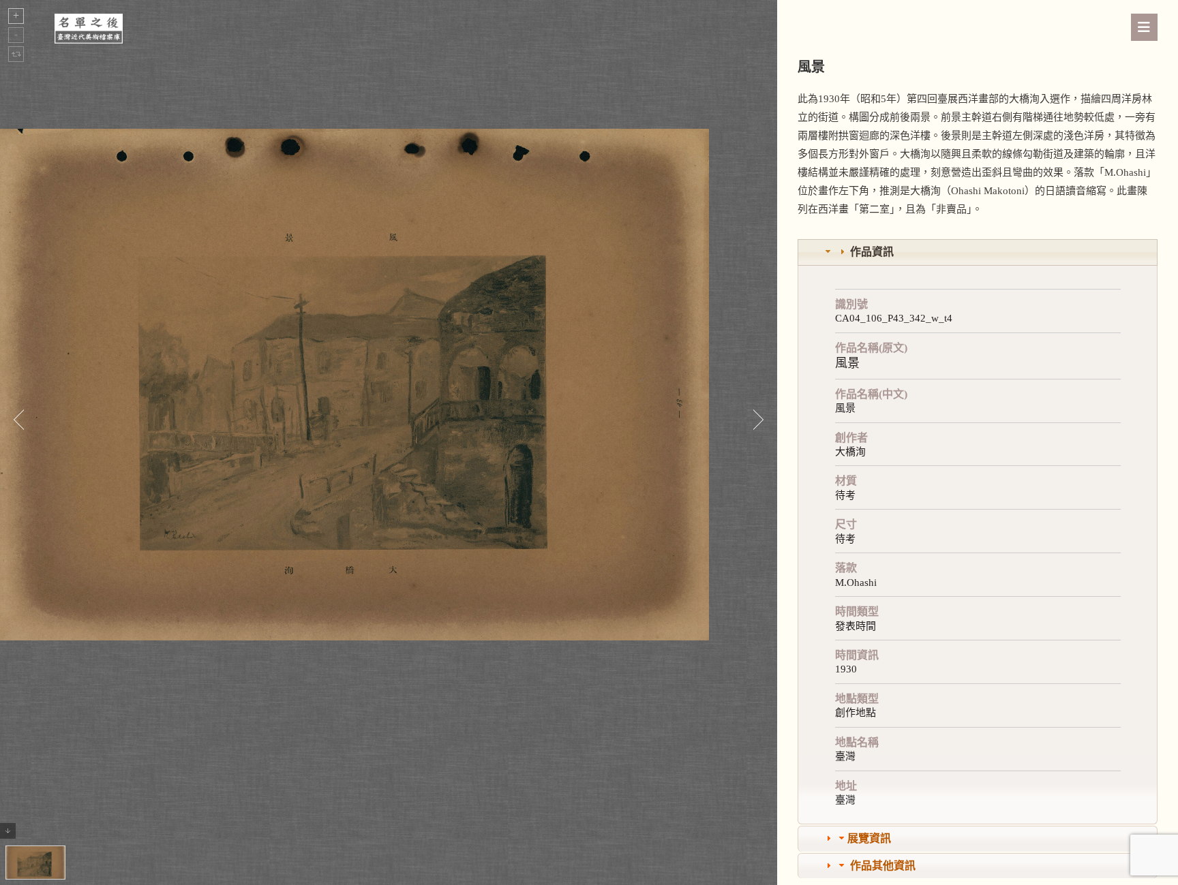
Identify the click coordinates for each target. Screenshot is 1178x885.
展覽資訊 (869, 838)
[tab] (978, 252)
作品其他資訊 (883, 865)
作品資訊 (872, 252)
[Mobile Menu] (1144, 27)
